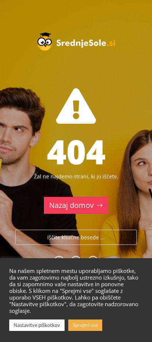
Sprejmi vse (85, 325)
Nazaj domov (71, 205)
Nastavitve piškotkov (37, 325)
